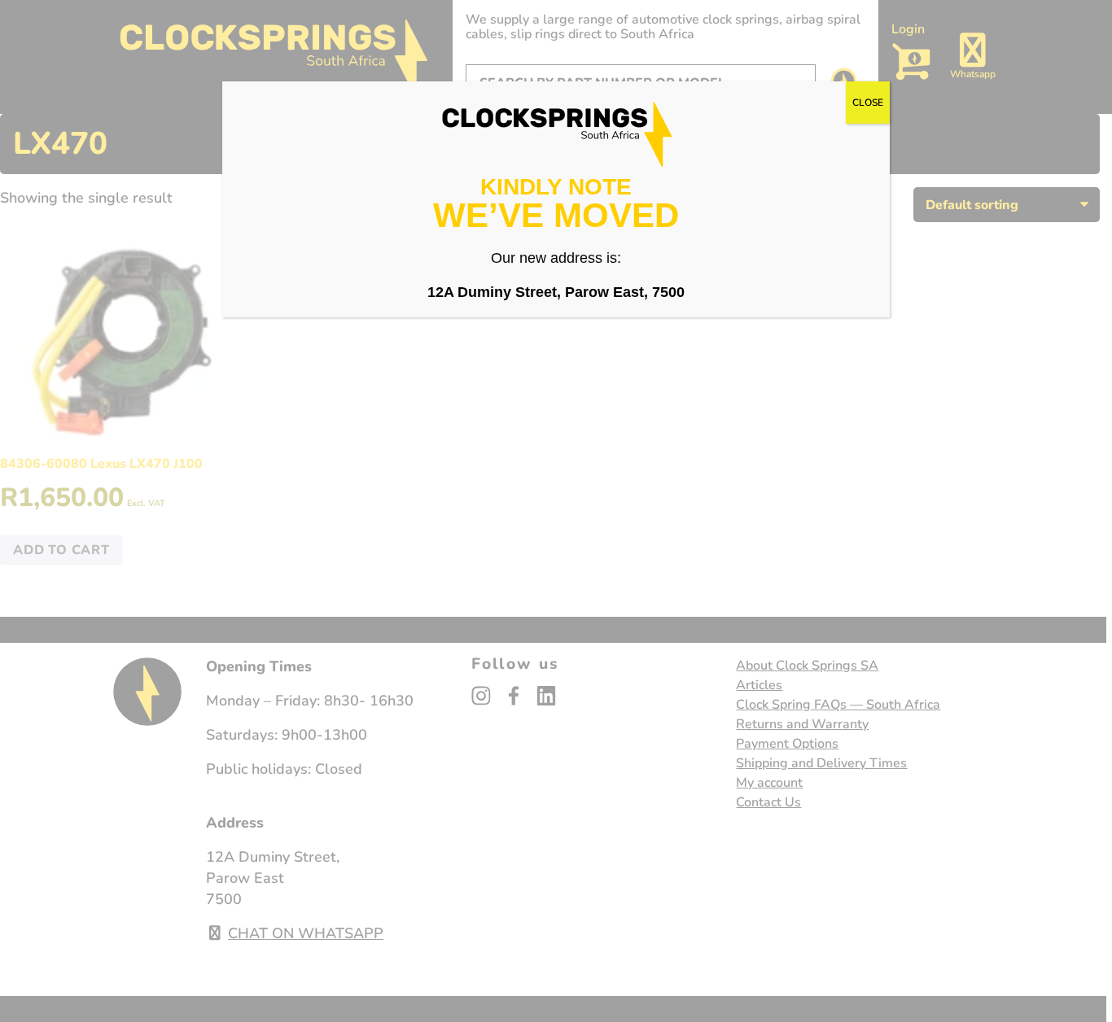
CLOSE (867, 102)
